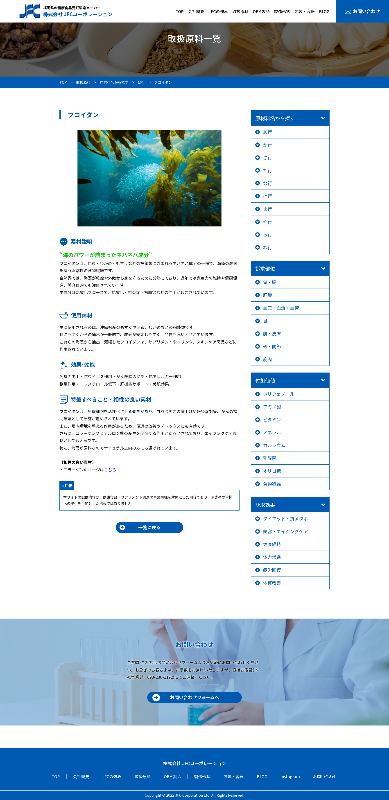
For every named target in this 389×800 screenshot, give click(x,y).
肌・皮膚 (272, 333)
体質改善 (272, 582)
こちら (110, 469)
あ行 (267, 132)
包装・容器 (304, 11)
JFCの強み (218, 11)
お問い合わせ (366, 11)
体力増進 (272, 557)
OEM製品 (261, 11)
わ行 (267, 247)
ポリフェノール (278, 394)
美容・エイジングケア (285, 531)
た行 (267, 170)
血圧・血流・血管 (281, 308)
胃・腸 (269, 282)
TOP (180, 11)
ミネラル (272, 432)
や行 (267, 221)
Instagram (290, 776)
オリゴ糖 (272, 471)
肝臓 (267, 295)
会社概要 (196, 11)
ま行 (267, 209)
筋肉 (267, 359)
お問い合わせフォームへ (194, 697)
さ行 (267, 157)
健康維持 (272, 544)
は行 (267, 196)
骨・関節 (272, 346)
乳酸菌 (269, 458)
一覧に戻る (149, 527)
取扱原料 (240, 11)
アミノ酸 (272, 406)
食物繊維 (272, 483)
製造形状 (282, 11)
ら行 (267, 234)
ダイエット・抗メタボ (285, 518)
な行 (267, 183)
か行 (267, 144)
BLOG (324, 11)
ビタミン (272, 419)
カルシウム (274, 445)
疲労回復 (272, 570)
